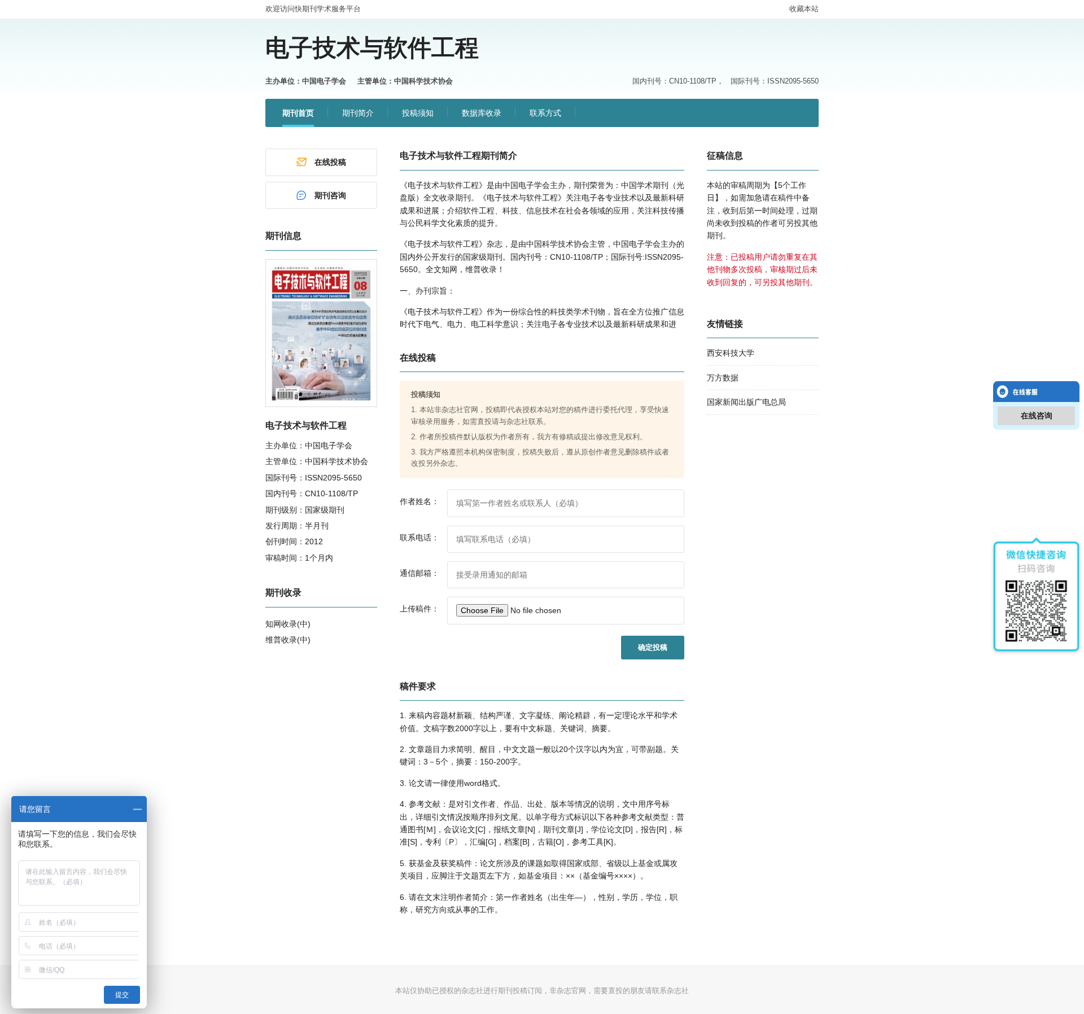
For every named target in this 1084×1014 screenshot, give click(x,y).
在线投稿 (330, 162)
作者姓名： (419, 501)
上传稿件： (419, 608)
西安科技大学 (730, 352)
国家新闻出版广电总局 (746, 402)
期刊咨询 (330, 195)
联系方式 (545, 112)
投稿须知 (418, 112)
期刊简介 (358, 112)
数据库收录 (481, 112)
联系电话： (419, 537)
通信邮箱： (419, 573)
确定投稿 (652, 647)
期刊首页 (298, 112)
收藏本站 (804, 9)
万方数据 (722, 377)
